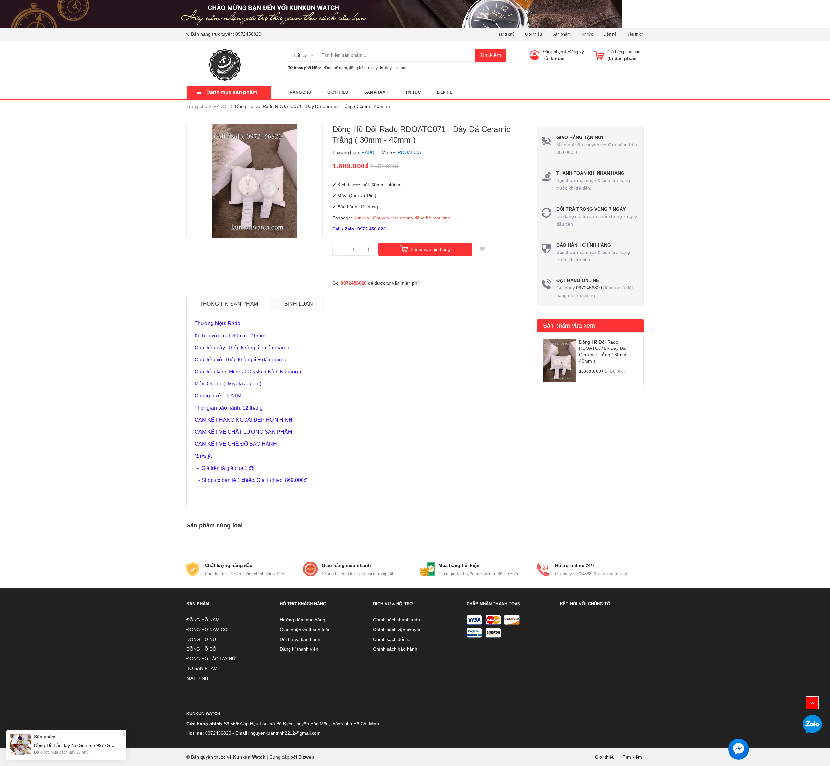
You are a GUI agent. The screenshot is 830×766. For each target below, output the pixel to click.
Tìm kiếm (490, 55)
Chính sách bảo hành (395, 649)
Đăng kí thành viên (299, 649)
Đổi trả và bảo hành (300, 639)
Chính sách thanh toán (396, 619)
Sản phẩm (561, 34)
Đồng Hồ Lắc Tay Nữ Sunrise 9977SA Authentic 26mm (91, 745)
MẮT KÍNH (197, 678)
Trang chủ (506, 34)
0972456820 (248, 34)
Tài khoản (554, 58)
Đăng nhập (553, 51)
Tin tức (587, 34)
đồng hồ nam (335, 68)
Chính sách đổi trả (392, 639)
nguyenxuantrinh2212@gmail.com (285, 733)
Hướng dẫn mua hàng (302, 619)
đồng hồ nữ (359, 68)
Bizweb (306, 757)
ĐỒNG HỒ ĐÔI (202, 649)
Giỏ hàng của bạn (623, 51)
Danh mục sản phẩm (231, 92)
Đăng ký (576, 51)
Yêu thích (635, 34)
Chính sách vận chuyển (397, 629)
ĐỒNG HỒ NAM (202, 619)
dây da (377, 68)
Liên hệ (610, 34)
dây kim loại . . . (398, 68)
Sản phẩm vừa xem (569, 326)
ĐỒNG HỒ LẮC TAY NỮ (211, 658)
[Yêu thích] (482, 249)
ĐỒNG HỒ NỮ (201, 639)
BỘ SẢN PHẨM (202, 668)
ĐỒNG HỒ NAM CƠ (207, 629)
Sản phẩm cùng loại (214, 525)
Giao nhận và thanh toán (305, 629)
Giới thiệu (533, 34)
